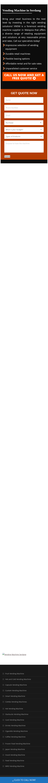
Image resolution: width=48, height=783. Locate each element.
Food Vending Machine (14, 760)
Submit (7, 156)
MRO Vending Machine (14, 766)
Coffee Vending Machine (15, 737)
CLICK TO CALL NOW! (25, 779)
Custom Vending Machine (15, 690)
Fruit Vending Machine (14, 673)
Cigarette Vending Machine (16, 731)
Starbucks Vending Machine (16, 714)
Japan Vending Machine (15, 749)
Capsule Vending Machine (16, 685)
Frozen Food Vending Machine (17, 743)
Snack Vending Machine (15, 755)
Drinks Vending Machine (15, 725)
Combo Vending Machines (16, 702)
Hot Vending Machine (14, 708)
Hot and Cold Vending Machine (18, 679)
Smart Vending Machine (15, 696)
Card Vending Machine (14, 720)
